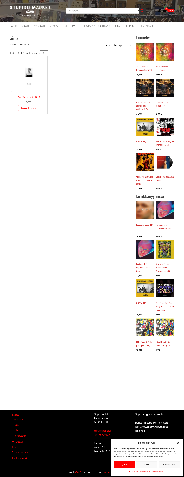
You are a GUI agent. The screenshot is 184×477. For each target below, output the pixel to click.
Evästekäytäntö (133, 471)
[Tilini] (159, 10)
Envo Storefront (109, 472)
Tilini (16, 430)
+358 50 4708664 (102, 434)
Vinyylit (26, 26)
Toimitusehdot (20, 435)
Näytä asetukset (169, 464)
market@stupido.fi (102, 430)
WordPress (79, 472)
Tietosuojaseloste (20, 452)
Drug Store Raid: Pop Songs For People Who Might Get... (165, 306)
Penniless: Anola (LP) (144, 224)
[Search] (142, 11)
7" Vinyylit (55, 26)
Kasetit (75, 26)
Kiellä (146, 464)
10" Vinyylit (40, 26)
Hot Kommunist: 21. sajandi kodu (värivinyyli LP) (143, 106)
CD (66, 26)
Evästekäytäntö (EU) (21, 458)
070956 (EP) (141, 141)
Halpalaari (147, 26)
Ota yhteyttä (17, 441)
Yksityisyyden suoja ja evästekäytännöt (151, 471)
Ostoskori (18, 419)
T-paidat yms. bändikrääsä (97, 26)
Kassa (16, 424)
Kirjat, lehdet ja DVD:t (126, 26)
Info (14, 447)
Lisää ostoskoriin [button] (28, 108)
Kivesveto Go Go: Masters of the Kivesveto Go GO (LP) (164, 267)
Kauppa (13, 26)
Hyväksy (124, 464)
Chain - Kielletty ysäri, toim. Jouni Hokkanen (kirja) (144, 180)
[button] (178, 442)
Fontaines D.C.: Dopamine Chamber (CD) (144, 267)
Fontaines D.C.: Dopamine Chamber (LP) (163, 228)
